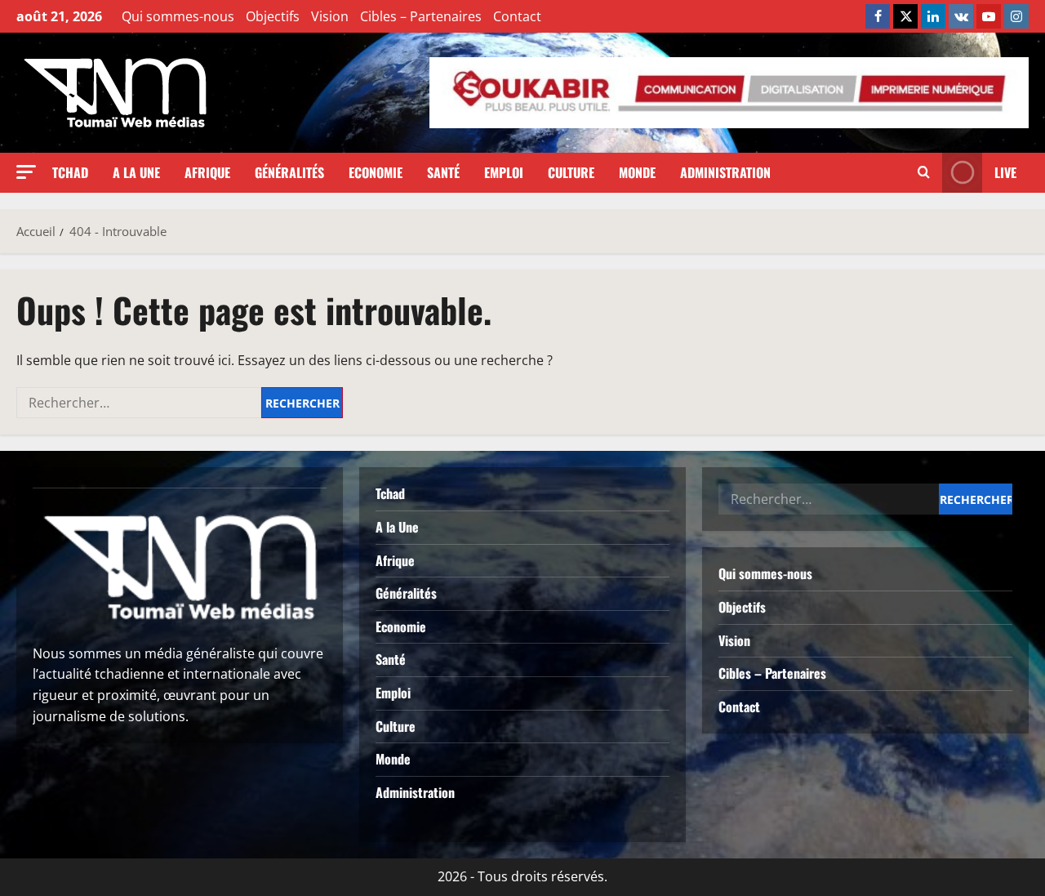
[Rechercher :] (138, 402)
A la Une (136, 172)
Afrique (207, 172)
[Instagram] (1016, 16)
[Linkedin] (933, 16)
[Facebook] (877, 16)
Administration (725, 172)
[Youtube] (988, 16)
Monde (637, 172)
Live (1005, 172)
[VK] (961, 16)
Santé (443, 172)
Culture (571, 172)
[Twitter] (905, 16)
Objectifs (273, 16)
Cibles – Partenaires (421, 16)
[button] (26, 172)
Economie (375, 172)
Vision (330, 16)
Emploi (503, 172)
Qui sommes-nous (178, 16)
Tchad (70, 172)
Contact (517, 16)
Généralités (289, 172)
